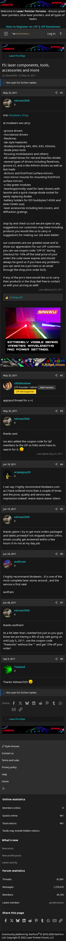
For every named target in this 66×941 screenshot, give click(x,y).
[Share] (56, 92)
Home (5, 781)
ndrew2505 (11, 75)
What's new (10, 840)
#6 (61, 553)
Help (4, 774)
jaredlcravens (56, 902)
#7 (61, 602)
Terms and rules (10, 760)
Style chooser (11, 746)
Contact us (8, 753)
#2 (61, 375)
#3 (61, 411)
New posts (8, 848)
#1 (61, 92)
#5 (61, 509)
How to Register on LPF (22, 26)
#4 (61, 464)
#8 (61, 659)
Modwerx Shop (18, 115)
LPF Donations (50, 26)
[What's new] (60, 33)
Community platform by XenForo (33, 936)
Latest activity (9, 862)
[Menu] (6, 34)
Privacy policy (9, 767)
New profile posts (11, 855)
